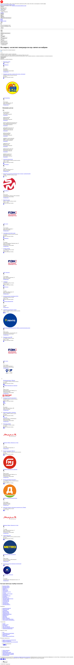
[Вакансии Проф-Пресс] (38, 88)
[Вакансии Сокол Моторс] (38, 184)
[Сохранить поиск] (1, 31)
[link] (2, 16)
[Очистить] (1, 28)
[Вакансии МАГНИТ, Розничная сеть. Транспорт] (38, 462)
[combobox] (5, 25)
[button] (3, 20)
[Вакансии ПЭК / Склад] (38, 214)
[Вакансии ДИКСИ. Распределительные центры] (38, 491)
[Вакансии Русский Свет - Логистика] (38, 570)
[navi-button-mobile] (1, 22)
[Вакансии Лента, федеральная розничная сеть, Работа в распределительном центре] (38, 320)
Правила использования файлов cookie (19, 5)
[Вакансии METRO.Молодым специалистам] (38, 547)
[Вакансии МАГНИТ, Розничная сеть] (38, 396)
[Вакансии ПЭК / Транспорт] (38, 262)
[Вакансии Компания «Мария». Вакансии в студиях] (38, 435)
